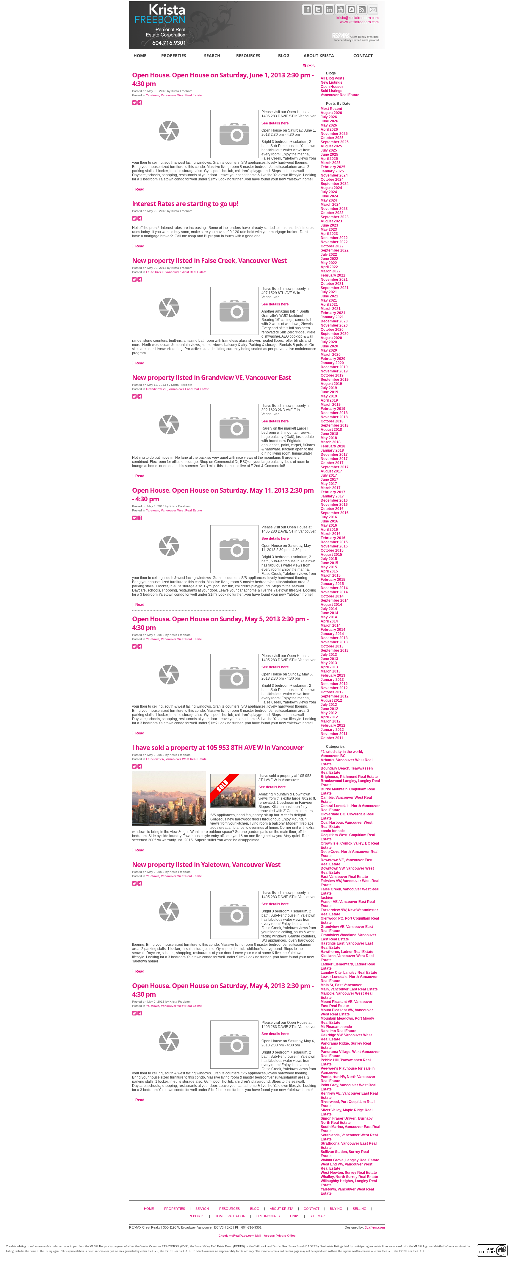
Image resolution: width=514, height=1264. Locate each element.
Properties (173, 55)
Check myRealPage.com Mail (240, 1235)
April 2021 (329, 304)
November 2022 (334, 242)
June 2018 (329, 434)
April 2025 (329, 159)
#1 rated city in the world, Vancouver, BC (342, 754)
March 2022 (331, 271)
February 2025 (333, 167)
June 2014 (329, 613)
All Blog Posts (332, 78)
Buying (336, 1208)
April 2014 (329, 621)
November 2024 (334, 175)
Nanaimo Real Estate (338, 1031)
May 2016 (329, 525)
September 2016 (335, 513)
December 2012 (334, 684)
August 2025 (331, 146)
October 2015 (332, 550)
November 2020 (334, 325)
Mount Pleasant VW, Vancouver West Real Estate (347, 1012)
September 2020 (335, 334)
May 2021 (329, 300)
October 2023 (332, 213)
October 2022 (332, 246)
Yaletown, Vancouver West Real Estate (174, 95)
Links (294, 1216)
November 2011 (334, 734)
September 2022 (335, 250)
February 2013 (333, 675)
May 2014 (329, 617)
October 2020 (332, 329)
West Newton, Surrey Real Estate (349, 1173)
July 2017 (329, 475)
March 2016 (331, 534)
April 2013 (329, 667)
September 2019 (335, 379)
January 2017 (332, 496)
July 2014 (329, 609)
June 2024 (329, 196)
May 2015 (329, 567)
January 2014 (332, 634)
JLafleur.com (375, 1227)
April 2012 (329, 717)
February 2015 (333, 580)
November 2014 (334, 592)
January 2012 (332, 730)
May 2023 (329, 229)
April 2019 (329, 400)
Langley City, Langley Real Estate (349, 972)
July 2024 (329, 192)
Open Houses (332, 87)
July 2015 (329, 559)
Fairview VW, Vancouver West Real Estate (176, 759)
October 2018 (332, 421)
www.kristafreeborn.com (359, 22)
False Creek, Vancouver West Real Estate (176, 272)
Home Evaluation (230, 1216)
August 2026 (331, 113)
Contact (363, 55)
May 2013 (329, 663)
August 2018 (331, 429)
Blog (283, 55)
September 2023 (335, 217)
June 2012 (329, 709)
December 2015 (334, 542)
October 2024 (332, 179)
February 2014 (333, 630)
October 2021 (332, 284)
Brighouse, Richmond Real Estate (349, 777)
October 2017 (332, 463)
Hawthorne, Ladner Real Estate (347, 952)
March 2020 (331, 354)
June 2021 (329, 296)
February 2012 (333, 725)
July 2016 (329, 517)
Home (140, 55)
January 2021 (332, 317)
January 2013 (332, 680)
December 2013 (334, 638)
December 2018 (334, 413)
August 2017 (331, 471)
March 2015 (331, 575)
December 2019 (334, 367)
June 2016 (329, 521)
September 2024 (335, 184)
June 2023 (329, 225)
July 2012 (329, 705)
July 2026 (329, 117)
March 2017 (331, 488)
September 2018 (335, 425)
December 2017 (334, 454)
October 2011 (332, 738)
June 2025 (329, 154)
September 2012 (335, 696)
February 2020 (333, 359)
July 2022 (329, 254)
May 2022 (329, 263)
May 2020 (329, 350)
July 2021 (329, 292)
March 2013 (331, 671)
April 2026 (329, 129)
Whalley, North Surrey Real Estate (349, 1177)
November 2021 (334, 279)
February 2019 (333, 409)
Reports (196, 1216)
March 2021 (331, 309)
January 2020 (332, 363)
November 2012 (334, 688)
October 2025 (332, 138)
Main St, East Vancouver (341, 985)
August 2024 (331, 188)
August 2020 (331, 338)
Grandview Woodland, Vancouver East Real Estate (348, 937)
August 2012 (331, 700)
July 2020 (329, 342)
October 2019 (332, 375)
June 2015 (329, 563)
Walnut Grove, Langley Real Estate (350, 1160)
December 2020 (334, 321)
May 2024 (329, 200)
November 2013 (334, 642)
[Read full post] (169, 131)
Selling (359, 1208)
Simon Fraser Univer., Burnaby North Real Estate (347, 1120)
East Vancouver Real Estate (344, 877)
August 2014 (331, 605)
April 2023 (329, 234)
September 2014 (335, 600)
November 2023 (334, 209)
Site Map (317, 1216)
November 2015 (334, 546)
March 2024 (331, 204)
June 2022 (329, 259)
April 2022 (329, 267)
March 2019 (331, 404)
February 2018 (333, 446)
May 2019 (329, 396)
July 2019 (329, 388)
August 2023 (331, 221)
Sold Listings (331, 91)
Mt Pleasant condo (336, 1027)
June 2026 (329, 121)
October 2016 (332, 509)
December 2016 (334, 500)
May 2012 (329, 713)
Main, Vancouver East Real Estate (349, 989)
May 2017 (329, 484)
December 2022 (334, 238)
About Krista (319, 55)
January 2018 (332, 450)
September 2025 (335, 142)
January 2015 (332, 584)
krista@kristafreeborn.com (357, 18)
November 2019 (334, 371)
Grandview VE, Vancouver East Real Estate (177, 389)
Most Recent (331, 109)
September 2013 (335, 650)
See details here (275, 123)
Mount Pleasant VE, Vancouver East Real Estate (346, 1004)
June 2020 (329, 346)
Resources (248, 55)
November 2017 (334, 459)
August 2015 (331, 555)
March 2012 (331, 721)
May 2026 (329, 125)
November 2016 (334, 505)
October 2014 (332, 596)
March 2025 (331, 163)
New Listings (331, 82)
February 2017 (333, 492)
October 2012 (332, 692)
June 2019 (329, 392)
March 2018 (331, 442)
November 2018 (334, 417)
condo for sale (333, 831)
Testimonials (268, 1216)
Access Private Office (280, 1235)
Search (212, 55)
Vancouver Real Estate (340, 95)
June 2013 (329, 659)
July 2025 (329, 150)
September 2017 (335, 467)
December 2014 (334, 588)
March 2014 (331, 625)
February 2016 (333, 538)
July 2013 (329, 655)
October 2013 (332, 646)
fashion (327, 897)
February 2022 (333, 275)
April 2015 (329, 571)
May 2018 (329, 438)
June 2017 (329, 479)
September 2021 (335, 288)
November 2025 (334, 134)
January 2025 (332, 171)
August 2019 (331, 384)
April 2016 (329, 530)
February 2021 (333, 313)
